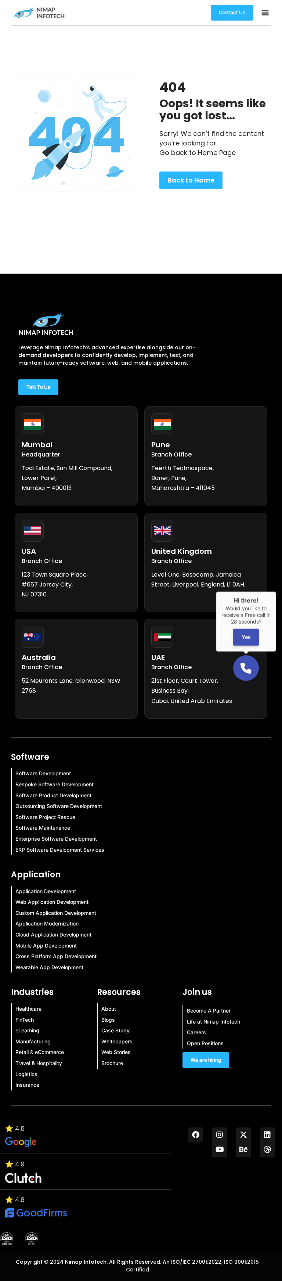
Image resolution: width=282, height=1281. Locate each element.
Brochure (112, 1063)
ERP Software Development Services (59, 850)
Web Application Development (51, 902)
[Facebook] (195, 1134)
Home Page (217, 152)
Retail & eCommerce (39, 1052)
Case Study (115, 1030)
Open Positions (205, 1043)
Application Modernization (47, 923)
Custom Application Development (55, 913)
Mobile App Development (46, 945)
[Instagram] (219, 1134)
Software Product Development (53, 795)
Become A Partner (209, 1010)
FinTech (24, 1020)
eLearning (27, 1030)
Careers (196, 1032)
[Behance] (243, 1149)
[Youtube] (219, 1149)
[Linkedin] (267, 1134)
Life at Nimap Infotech (213, 1021)
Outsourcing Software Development (58, 806)
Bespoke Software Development (54, 784)
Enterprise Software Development (56, 839)
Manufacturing (33, 1041)
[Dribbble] (267, 1149)
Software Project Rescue (45, 817)
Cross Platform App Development (56, 956)
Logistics (26, 1074)
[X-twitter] (243, 1134)
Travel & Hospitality (38, 1063)
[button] (265, 13)
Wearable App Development (49, 967)
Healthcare (28, 1009)
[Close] (275, 591)
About (108, 1009)
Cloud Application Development (53, 934)
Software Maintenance (42, 827)
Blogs (108, 1020)
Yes (245, 637)
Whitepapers (117, 1041)
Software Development (43, 773)
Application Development (45, 891)
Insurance (27, 1085)
